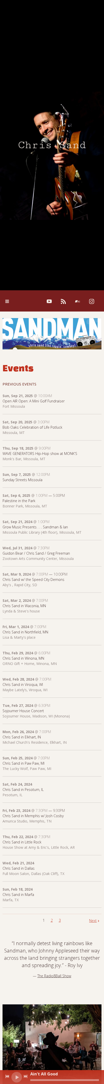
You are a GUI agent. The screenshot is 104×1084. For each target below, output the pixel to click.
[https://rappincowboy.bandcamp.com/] (77, 301)
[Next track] (25, 1076)
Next (93, 920)
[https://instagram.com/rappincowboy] (91, 301)
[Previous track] (7, 1076)
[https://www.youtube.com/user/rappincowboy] (49, 301)
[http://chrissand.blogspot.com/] (63, 301)
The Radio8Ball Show (54, 975)
